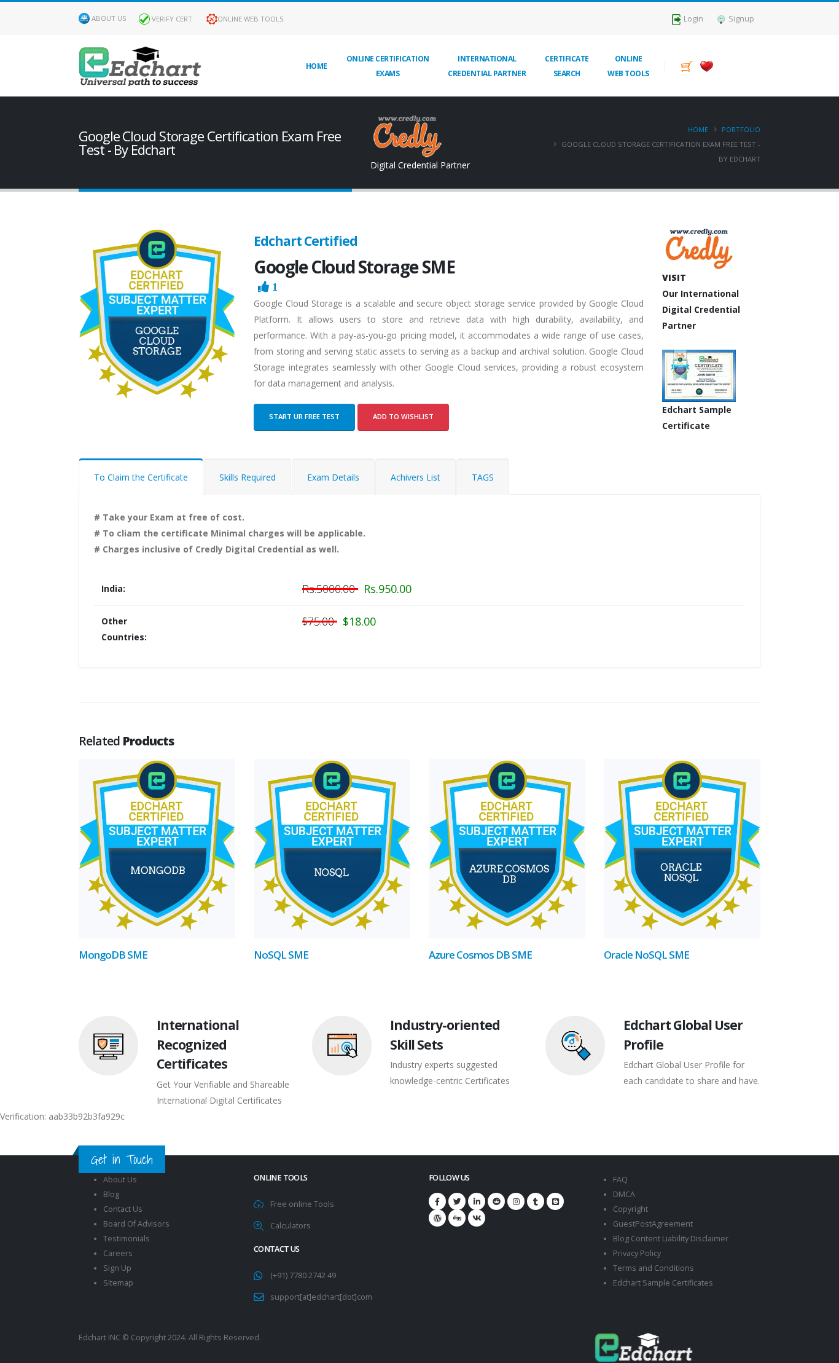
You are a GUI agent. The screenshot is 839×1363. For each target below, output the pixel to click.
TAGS (483, 477)
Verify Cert (171, 18)
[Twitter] (457, 1201)
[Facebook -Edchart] (437, 1201)
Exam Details (333, 477)
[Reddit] (496, 1201)
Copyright (630, 1209)
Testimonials (126, 1238)
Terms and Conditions (653, 1268)
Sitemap (118, 1283)
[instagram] (516, 1201)
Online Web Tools (250, 18)
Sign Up (117, 1268)
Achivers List (415, 477)
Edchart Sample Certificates (663, 1283)
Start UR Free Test (304, 416)
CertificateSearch (567, 66)
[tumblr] (535, 1201)
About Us (109, 18)
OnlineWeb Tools (628, 66)
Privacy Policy (637, 1253)
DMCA (624, 1194)
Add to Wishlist (403, 416)
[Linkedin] (476, 1201)
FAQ (620, 1179)
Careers (118, 1253)
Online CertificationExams (387, 66)
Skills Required (247, 477)
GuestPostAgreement (653, 1224)
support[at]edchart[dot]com (321, 1297)
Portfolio (741, 129)
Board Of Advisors (136, 1224)
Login (692, 19)
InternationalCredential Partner (487, 66)
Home (316, 66)
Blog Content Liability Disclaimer (670, 1238)
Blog (111, 1194)
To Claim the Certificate (141, 477)
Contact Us (122, 1209)
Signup (740, 19)
